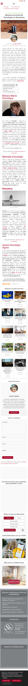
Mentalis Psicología (7, 88)
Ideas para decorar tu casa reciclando (20, 352)
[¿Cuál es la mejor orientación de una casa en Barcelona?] (7, 329)
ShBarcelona (21, 81)
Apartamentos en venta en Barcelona (11, 609)
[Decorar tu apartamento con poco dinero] (20, 295)
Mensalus (5, 90)
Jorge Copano (17, 44)
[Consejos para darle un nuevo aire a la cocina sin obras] (20, 312)
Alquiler (8, 518)
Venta (19, 518)
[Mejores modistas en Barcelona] (7, 295)
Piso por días (14, 526)
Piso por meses (14, 524)
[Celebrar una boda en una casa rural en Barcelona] (20, 362)
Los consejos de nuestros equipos (14, 13)
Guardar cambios (7, 683)
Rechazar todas (16, 680)
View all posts (14, 412)
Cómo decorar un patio (7, 351)
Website (4, 450)
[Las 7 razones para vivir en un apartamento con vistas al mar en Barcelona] (7, 362)
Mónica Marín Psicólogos (9, 86)
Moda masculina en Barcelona (7, 317)
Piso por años (14, 521)
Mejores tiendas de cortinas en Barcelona (20, 335)
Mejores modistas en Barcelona (7, 300)
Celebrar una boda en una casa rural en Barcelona (20, 369)
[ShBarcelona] (14, 3)
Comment (4, 422)
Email (4, 444)
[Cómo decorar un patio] (7, 347)
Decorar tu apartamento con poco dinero (20, 301)
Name (4, 437)
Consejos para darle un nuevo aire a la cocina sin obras (20, 318)
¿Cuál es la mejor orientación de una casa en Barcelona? (7, 336)
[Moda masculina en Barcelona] (7, 312)
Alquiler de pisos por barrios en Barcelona (12, 612)
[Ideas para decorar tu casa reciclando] (20, 347)
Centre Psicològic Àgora (8, 91)
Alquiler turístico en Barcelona (9, 607)
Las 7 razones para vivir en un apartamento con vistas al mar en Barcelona (7, 370)
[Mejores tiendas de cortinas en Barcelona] (20, 329)
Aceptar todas (6, 680)
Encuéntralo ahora (10, 530)
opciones (5, 678)
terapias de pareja (12, 168)
